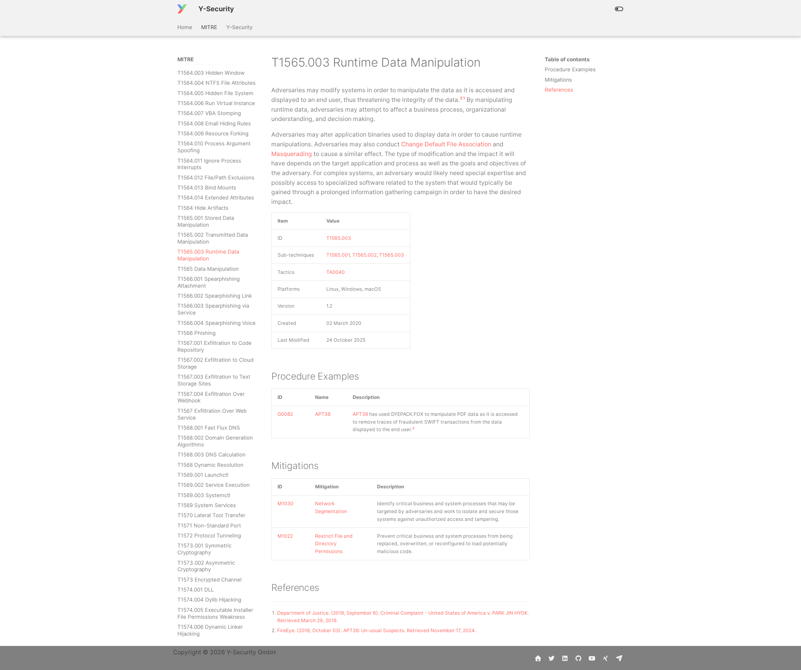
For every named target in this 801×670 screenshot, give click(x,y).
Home (184, 27)
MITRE (209, 27)
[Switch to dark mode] (618, 9)
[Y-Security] (182, 9)
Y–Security (239, 27)
